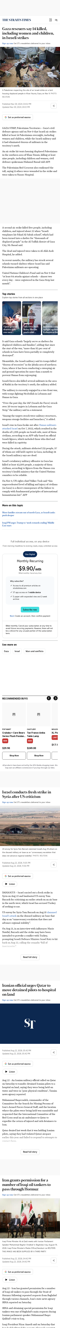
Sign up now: (7, 43)
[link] (16, 20)
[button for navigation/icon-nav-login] (50, 20)
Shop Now (14, 755)
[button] (50, 20)
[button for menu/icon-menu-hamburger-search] (56, 20)
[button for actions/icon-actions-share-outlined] (54, 106)
